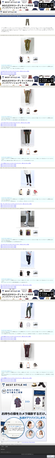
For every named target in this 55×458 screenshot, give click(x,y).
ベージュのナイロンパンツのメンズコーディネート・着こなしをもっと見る (15, 122)
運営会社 (3, 449)
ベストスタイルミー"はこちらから (28, 442)
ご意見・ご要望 (4, 446)
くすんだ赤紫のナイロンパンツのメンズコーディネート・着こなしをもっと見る (16, 378)
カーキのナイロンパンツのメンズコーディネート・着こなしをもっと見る (15, 71)
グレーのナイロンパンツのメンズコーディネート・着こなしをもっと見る (15, 244)
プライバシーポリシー (6, 452)
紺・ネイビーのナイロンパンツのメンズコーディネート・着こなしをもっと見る (16, 285)
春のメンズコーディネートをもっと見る (8, 72)
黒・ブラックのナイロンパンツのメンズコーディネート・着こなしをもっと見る (16, 203)
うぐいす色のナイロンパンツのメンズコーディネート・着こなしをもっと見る (16, 163)
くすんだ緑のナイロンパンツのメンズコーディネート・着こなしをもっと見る (16, 336)
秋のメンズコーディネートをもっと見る (8, 74)
